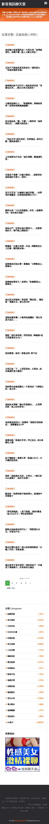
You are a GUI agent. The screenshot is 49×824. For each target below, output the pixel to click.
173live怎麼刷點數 (34, 804)
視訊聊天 (26, 716)
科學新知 (26, 668)
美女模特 (26, 620)
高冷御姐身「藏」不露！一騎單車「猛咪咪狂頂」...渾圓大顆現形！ (23, 122)
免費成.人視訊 (30, 808)
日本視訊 (22, 801)
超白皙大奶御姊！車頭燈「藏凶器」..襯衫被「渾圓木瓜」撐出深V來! (24, 300)
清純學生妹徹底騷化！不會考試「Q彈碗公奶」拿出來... (24, 387)
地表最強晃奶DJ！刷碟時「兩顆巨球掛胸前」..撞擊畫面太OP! (24, 423)
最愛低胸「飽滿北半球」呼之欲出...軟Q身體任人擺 (24, 441)
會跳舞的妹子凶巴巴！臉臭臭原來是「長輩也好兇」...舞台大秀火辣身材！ (23, 86)
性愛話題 (26, 638)
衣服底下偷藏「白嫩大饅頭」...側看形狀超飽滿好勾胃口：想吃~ (23, 176)
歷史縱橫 (26, 662)
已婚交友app (35, 798)
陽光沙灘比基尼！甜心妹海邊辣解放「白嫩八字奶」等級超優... (23, 548)
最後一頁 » (11, 588)
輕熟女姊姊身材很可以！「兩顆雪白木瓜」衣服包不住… (22, 530)
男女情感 (26, 644)
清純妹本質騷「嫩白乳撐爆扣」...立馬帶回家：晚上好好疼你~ (23, 405)
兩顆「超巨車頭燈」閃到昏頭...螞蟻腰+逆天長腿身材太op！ (24, 336)
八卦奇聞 (26, 650)
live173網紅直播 (11, 801)
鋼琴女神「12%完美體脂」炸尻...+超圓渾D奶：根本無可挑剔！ (24, 211)
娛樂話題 (26, 686)
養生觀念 (26, 704)
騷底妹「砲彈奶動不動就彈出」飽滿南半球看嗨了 (23, 494)
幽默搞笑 (26, 656)
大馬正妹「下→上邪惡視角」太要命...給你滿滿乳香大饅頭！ (23, 370)
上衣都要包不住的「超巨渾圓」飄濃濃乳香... (23, 158)
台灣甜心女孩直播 (17, 808)
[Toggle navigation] (45, 3)
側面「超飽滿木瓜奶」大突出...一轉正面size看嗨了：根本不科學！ (23, 477)
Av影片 (26, 722)
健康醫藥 (26, 710)
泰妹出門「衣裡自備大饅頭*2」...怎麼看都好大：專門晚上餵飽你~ (23, 229)
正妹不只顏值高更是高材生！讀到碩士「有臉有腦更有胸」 (22, 68)
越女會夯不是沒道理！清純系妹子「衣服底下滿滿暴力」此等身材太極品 (23, 566)
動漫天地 (26, 674)
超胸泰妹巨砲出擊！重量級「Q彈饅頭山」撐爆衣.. (24, 265)
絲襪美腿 (26, 614)
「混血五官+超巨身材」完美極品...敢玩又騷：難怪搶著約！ (24, 140)
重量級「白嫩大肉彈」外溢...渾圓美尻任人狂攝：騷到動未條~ (23, 247)
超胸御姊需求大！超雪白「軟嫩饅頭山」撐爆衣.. (23, 283)
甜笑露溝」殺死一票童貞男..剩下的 (21, 353)
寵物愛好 (26, 692)
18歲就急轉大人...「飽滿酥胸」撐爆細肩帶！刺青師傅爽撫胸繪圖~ (23, 104)
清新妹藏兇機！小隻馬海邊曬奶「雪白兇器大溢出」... (23, 318)
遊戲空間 (26, 680)
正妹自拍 (10, 45)
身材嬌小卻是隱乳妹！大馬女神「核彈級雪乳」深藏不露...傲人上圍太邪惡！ (23, 51)
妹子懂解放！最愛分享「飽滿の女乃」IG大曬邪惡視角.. (23, 459)
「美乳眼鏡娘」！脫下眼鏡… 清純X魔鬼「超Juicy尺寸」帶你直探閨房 (23, 512)
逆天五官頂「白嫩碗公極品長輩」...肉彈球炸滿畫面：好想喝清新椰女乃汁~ (23, 193)
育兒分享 (26, 698)
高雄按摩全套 (24, 798)
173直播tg (40, 808)
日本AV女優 (26, 632)
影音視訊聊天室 (20, 821)
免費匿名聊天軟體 (11, 798)
